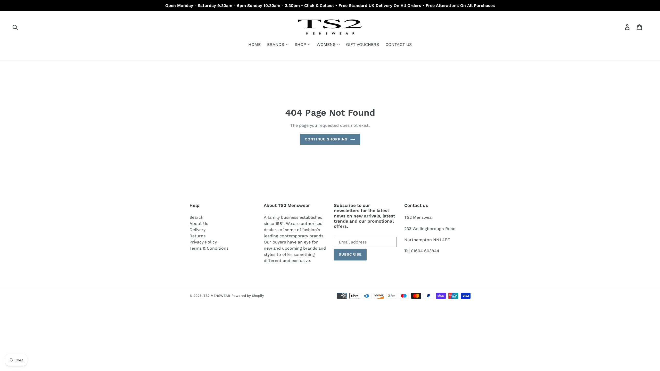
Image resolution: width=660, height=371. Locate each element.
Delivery (197, 229)
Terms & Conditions (208, 248)
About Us (198, 223)
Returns (197, 235)
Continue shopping (326, 139)
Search (196, 217)
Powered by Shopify (248, 296)
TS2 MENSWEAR (216, 296)
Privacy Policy (203, 242)
